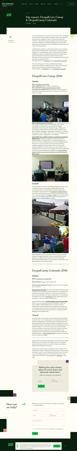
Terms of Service (58, 428)
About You (43, 3)
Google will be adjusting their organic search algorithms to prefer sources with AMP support (49, 151)
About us (49, 3)
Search (61, 4)
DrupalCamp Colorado (60, 60)
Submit (41, 386)
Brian (55, 195)
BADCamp (59, 355)
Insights (37, 3)
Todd (49, 195)
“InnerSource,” (49, 296)
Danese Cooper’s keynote (39, 290)
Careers (56, 3)
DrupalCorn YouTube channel (59, 191)
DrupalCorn (47, 60)
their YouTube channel (49, 333)
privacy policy (30, 448)
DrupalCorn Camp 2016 (42, 84)
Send (35, 433)
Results (31, 3)
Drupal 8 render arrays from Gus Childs (57, 301)
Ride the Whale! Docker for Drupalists (42, 123)
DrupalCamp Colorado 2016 (43, 279)
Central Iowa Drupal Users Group (51, 87)
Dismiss (57, 446)
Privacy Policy (52, 428)
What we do (24, 3)
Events (34, 23)
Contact (71, 3)
